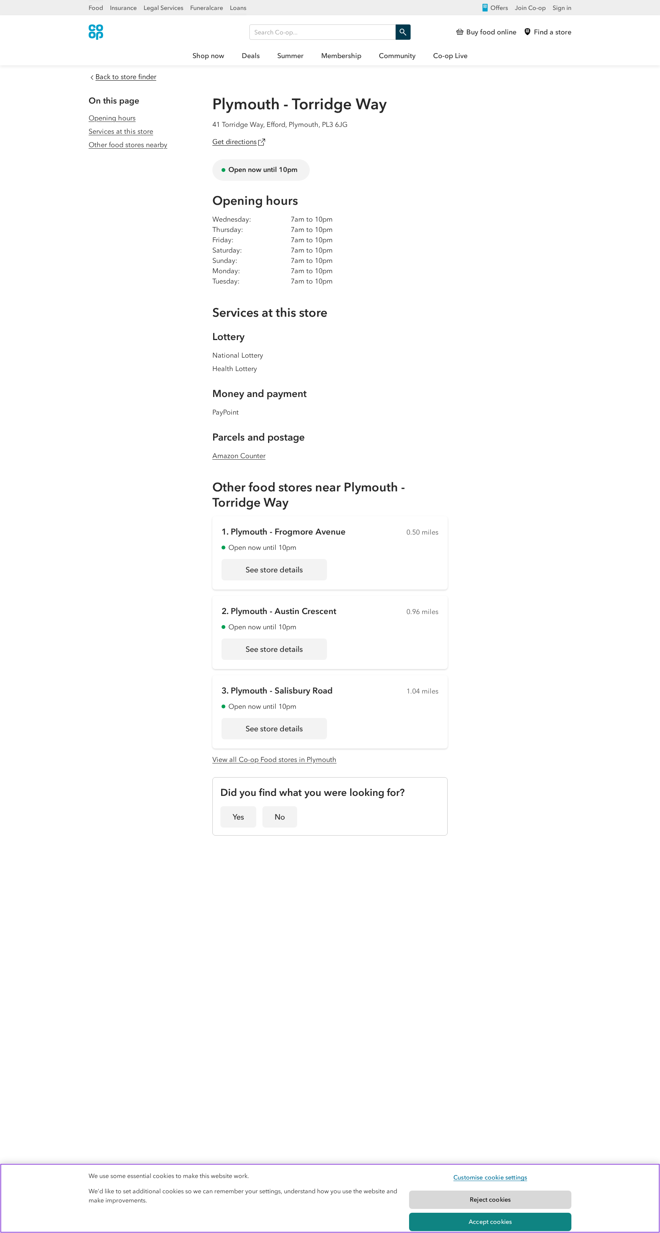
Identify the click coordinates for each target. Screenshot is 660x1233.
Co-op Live (450, 56)
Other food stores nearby (128, 145)
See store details (286, 572)
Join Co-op (530, 7)
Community (397, 56)
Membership (341, 56)
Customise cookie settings (490, 1177)
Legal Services (163, 7)
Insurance (123, 7)
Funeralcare (206, 7)
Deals (251, 56)
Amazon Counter (238, 456)
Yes (238, 816)
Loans (238, 7)
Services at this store (121, 131)
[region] (330, 1198)
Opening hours (112, 118)
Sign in (562, 7)
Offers (499, 7)
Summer (290, 56)
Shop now (208, 56)
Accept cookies (490, 1221)
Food (96, 7)
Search (403, 32)
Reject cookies (490, 1199)
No (280, 816)
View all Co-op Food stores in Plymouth (274, 759)
